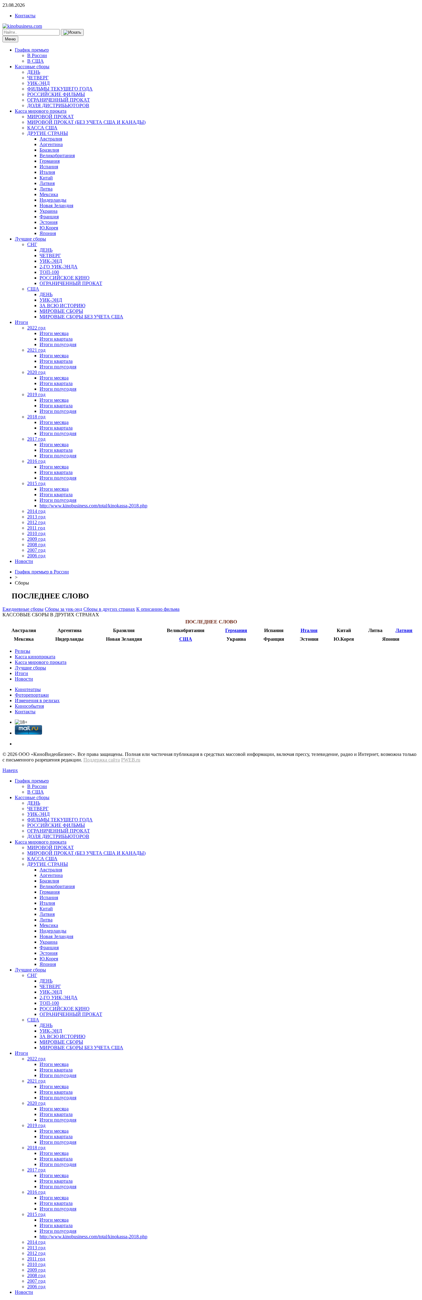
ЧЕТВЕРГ (38, 77)
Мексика (49, 194)
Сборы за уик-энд (63, 609)
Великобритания (57, 155)
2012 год (36, 522)
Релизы (22, 651)
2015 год (36, 483)
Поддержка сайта (101, 759)
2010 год (36, 533)
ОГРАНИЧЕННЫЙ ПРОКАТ (58, 100)
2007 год (36, 550)
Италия (47, 172)
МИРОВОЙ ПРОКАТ (50, 116)
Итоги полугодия (58, 344)
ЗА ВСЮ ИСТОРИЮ (62, 305)
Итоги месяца (54, 333)
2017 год (36, 439)
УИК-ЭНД (38, 83)
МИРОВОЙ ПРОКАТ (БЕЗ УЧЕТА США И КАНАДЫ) (86, 122)
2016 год (36, 461)
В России (37, 55)
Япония (48, 233)
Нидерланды (53, 200)
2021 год (36, 350)
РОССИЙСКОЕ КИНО (65, 277)
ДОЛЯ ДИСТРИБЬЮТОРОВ (58, 105)
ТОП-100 (49, 272)
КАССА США (42, 127)
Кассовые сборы (32, 66)
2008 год (36, 544)
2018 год (36, 416)
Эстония (48, 222)
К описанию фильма (157, 609)
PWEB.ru (130, 759)
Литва (46, 188)
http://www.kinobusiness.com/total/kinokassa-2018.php (93, 505)
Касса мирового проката (40, 111)
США (33, 288)
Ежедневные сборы (23, 609)
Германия (50, 161)
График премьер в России (42, 571)
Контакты (25, 15)
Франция (49, 216)
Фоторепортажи (32, 695)
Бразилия (49, 150)
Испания (49, 166)
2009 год (36, 539)
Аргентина (51, 144)
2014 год (36, 511)
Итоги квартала (56, 339)
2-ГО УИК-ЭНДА (59, 266)
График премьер (32, 49)
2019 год (36, 394)
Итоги (21, 322)
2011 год (36, 527)
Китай (46, 177)
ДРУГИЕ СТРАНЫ (47, 133)
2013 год (36, 516)
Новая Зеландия (56, 205)
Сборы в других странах (109, 609)
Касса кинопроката (35, 656)
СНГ (32, 244)
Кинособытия (29, 706)
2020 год (36, 372)
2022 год (36, 327)
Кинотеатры (28, 689)
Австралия (51, 138)
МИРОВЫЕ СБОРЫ (61, 311)
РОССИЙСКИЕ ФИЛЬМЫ (56, 94)
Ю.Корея (49, 227)
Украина (48, 211)
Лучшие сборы (30, 238)
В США (35, 61)
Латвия (47, 183)
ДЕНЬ (33, 72)
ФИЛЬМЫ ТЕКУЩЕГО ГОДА (60, 88)
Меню (10, 39)
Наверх (10, 770)
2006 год (36, 555)
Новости (24, 561)
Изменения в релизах (37, 700)
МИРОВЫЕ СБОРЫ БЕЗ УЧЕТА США (81, 316)
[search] (72, 32)
